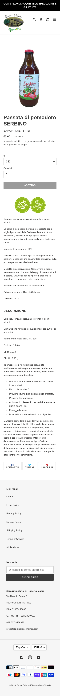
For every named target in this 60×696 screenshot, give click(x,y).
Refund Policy (13, 522)
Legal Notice (12, 505)
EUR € (38, 647)
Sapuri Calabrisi (24, 685)
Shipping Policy (14, 530)
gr (4, 155)
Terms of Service (15, 539)
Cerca (9, 496)
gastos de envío (35, 141)
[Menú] (54, 19)
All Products (12, 547)
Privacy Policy (13, 513)
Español (20, 647)
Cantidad (8, 168)
